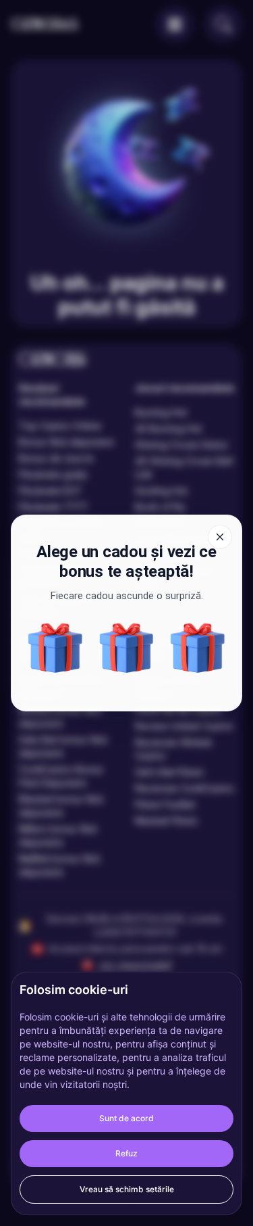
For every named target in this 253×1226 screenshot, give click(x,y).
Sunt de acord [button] (126, 1118)
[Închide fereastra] (220, 537)
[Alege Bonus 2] (197, 648)
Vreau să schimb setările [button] (127, 1189)
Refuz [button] (126, 1153)
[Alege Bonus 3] (126, 648)
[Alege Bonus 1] (55, 648)
